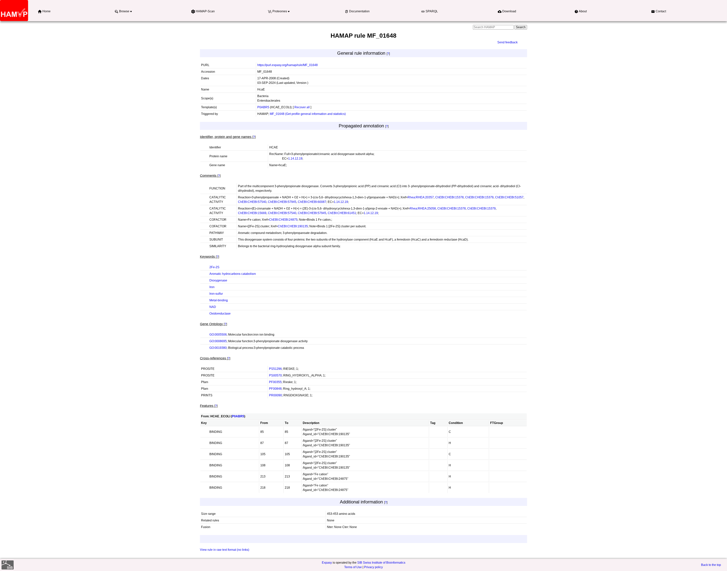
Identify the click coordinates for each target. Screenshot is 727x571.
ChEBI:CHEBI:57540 (252, 201)
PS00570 (275, 375)
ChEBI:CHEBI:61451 (342, 213)
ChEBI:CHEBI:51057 (509, 197)
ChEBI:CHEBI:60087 (312, 201)
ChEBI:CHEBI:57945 (282, 201)
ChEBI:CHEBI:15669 (252, 213)
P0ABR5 (263, 107)
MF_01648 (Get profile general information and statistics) (308, 113)
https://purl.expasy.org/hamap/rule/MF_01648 (287, 65)
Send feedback (507, 42)
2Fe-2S (214, 267)
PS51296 (275, 368)
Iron (212, 287)
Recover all (302, 107)
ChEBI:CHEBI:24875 (283, 219)
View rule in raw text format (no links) (224, 549)
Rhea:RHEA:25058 (423, 208)
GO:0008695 (218, 341)
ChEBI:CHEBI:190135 (293, 226)
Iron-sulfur (216, 293)
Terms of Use (353, 567)
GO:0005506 (218, 334)
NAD (212, 306)
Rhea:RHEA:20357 (421, 197)
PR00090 (275, 395)
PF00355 (275, 382)
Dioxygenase (218, 280)
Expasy (327, 562)
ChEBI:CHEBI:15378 (449, 197)
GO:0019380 (218, 347)
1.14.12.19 (295, 158)
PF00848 (275, 388)
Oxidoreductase (220, 313)
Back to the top (711, 564)
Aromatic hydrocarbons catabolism (232, 273)
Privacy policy (373, 567)
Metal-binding (218, 300)
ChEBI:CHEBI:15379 (479, 197)
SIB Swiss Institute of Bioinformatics (381, 562)
